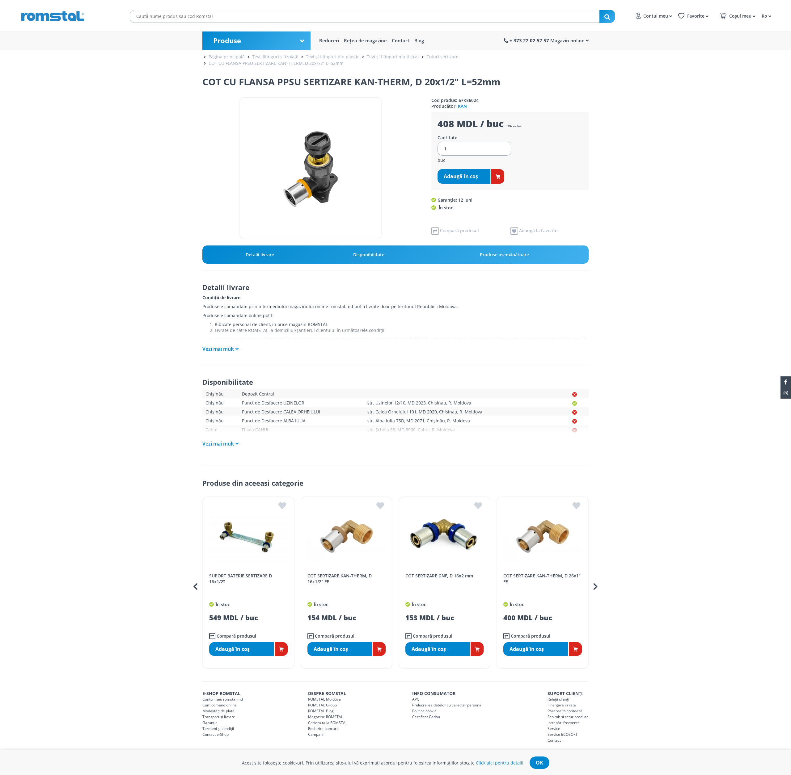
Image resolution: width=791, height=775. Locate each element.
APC (415, 699)
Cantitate (447, 137)
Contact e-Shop (215, 734)
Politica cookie (424, 711)
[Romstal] (65, 14)
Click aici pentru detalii (499, 763)
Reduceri (329, 40)
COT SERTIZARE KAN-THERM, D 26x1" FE (542, 578)
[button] (765, 15)
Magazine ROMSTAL (325, 716)
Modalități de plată (218, 711)
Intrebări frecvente (564, 722)
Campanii (316, 734)
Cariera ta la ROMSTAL (327, 722)
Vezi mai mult (218, 349)
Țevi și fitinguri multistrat (393, 57)
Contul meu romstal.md (222, 699)
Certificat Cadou (426, 716)
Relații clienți (558, 699)
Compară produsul (235, 636)
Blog (419, 40)
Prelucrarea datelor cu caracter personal (447, 705)
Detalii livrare (260, 255)
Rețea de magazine (365, 40)
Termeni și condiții (218, 728)
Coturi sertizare (442, 57)
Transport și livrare (218, 716)
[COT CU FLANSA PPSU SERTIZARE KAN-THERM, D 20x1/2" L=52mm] (310, 168)
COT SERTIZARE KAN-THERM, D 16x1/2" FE (339, 578)
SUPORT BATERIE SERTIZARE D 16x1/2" (240, 578)
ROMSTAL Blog (321, 711)
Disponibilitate (368, 255)
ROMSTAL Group (322, 705)
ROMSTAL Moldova (324, 699)
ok (539, 762)
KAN (462, 106)
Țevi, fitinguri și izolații (275, 57)
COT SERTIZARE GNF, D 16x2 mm (439, 576)
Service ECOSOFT (562, 734)
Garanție (210, 722)
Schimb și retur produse (568, 716)
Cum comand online (219, 705)
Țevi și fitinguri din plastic (332, 57)
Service (554, 728)
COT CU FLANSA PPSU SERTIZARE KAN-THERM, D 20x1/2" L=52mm (276, 63)
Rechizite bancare (323, 728)
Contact (400, 40)
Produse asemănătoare (504, 255)
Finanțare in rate (562, 705)
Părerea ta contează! (565, 711)
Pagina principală (227, 57)
